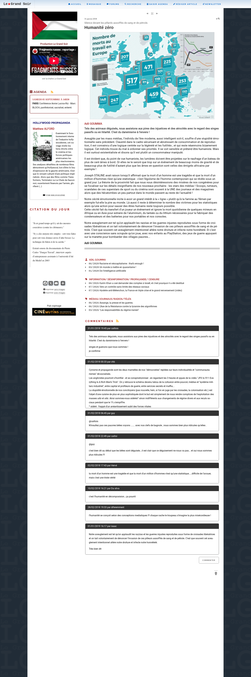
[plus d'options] (63, 284)
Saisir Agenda (158, 4)
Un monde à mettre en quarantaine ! (117, 267)
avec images (59, 293)
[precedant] (147, 13)
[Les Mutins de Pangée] (54, 314)
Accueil (75, 4)
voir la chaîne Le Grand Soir (54, 79)
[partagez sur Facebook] (45, 284)
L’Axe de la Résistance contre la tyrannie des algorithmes (128, 306)
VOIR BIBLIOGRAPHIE (55, 195)
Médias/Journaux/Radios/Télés (109, 299)
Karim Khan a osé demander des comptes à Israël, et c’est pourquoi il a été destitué (141, 283)
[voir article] (42, 160)
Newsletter (212, 4)
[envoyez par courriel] (56, 284)
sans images (59, 289)
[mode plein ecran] (152, 13)
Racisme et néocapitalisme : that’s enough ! (121, 263)
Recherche (133, 4)
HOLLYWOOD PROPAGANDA (51, 122)
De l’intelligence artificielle (112, 270)
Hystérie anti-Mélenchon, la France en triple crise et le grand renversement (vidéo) (140, 290)
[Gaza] (54, 38)
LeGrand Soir (17, 4)
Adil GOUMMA (96, 259)
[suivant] (157, 13)
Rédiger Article (186, 4)
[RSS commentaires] (117, 321)
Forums (114, 4)
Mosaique (94, 4)
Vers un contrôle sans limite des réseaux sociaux (124, 286)
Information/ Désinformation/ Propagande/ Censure (123, 279)
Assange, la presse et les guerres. (116, 302)
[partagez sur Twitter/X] (51, 284)
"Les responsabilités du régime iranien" (119, 310)
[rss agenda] (50, 92)
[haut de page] (216, 574)
